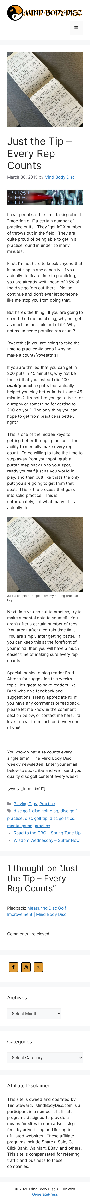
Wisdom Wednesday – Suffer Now (47, 840)
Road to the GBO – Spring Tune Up (47, 833)
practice (42, 825)
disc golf (22, 811)
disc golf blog (45, 811)
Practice (47, 803)
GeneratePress (45, 1194)
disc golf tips (62, 818)
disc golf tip (36, 818)
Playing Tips (25, 803)
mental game (19, 825)
